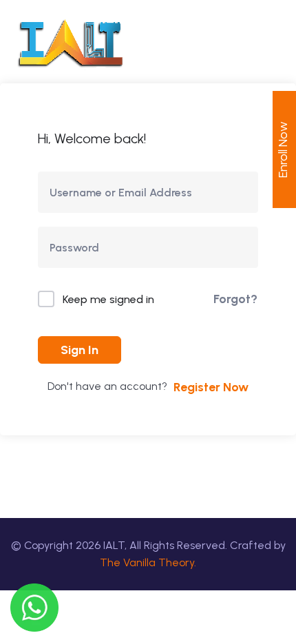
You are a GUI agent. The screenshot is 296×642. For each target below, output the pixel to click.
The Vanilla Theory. (148, 562)
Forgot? (235, 299)
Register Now (211, 387)
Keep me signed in (108, 299)
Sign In (79, 350)
